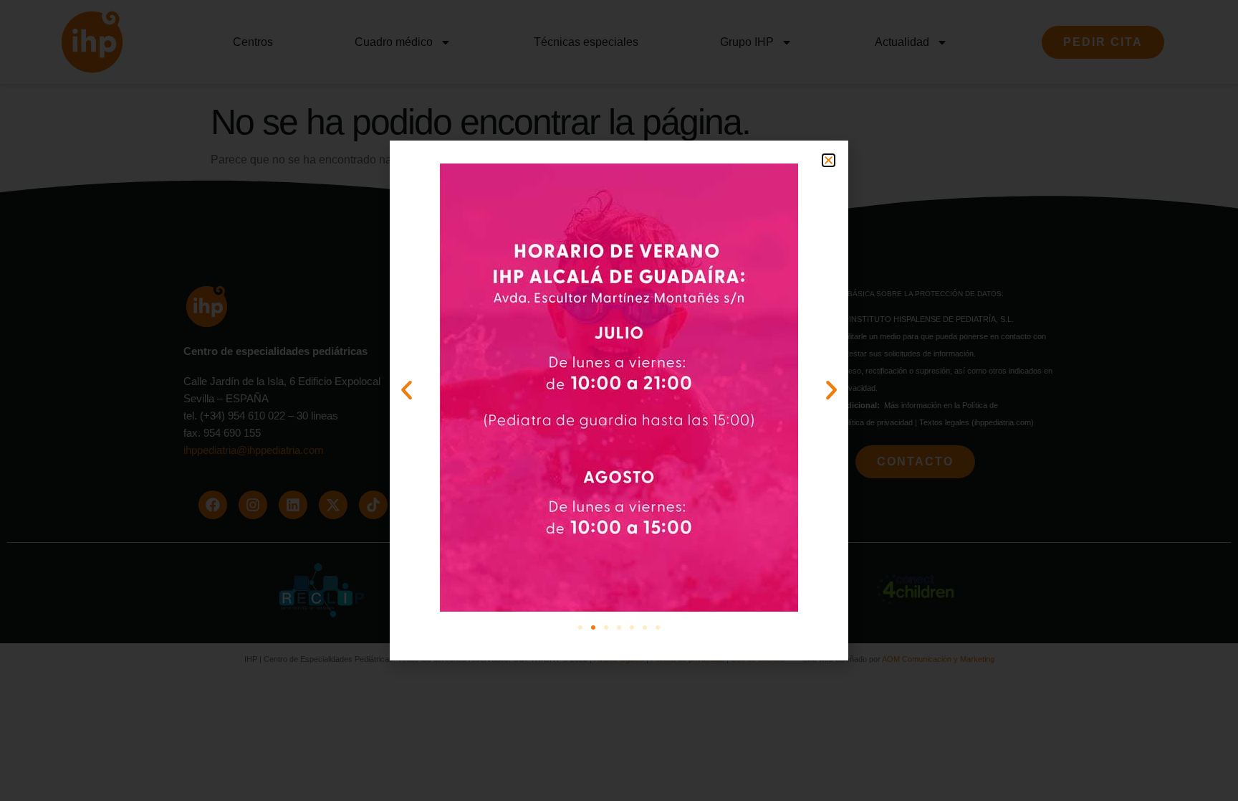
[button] (828, 160)
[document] (619, 400)
